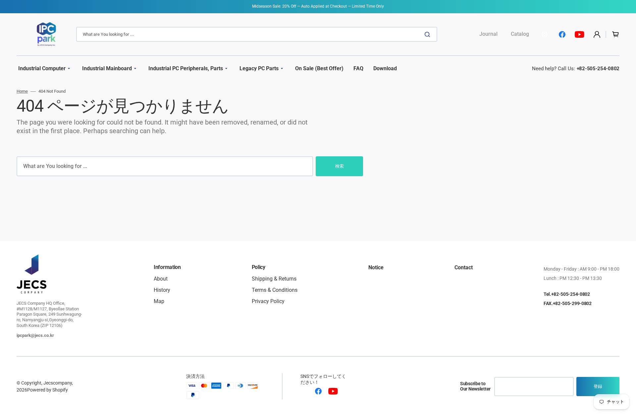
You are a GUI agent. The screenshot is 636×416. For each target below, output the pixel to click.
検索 (339, 166)
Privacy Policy (268, 301)
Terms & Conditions (274, 290)
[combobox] (256, 34)
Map (159, 301)
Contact (463, 268)
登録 (598, 386)
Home (22, 91)
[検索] (428, 34)
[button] (597, 34)
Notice (376, 268)
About (161, 279)
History (162, 290)
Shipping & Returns (274, 279)
